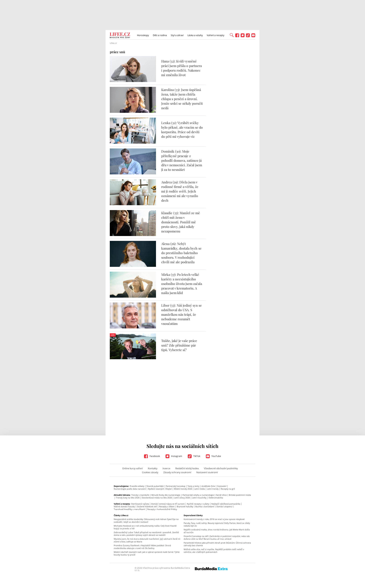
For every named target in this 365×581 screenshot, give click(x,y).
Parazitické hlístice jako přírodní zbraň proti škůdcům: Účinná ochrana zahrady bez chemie (217, 544)
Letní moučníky (199, 497)
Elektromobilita (216, 497)
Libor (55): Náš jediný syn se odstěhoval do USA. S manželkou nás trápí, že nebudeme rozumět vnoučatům (181, 314)
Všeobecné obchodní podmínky (221, 468)
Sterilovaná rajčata (140, 503)
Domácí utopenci (224, 506)
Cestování (221, 486)
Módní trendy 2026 (183, 488)
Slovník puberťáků (155, 486)
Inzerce (166, 468)
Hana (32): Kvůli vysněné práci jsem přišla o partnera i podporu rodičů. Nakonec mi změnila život (181, 68)
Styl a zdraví (177, 35)
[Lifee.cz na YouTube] (253, 36)
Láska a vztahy (195, 35)
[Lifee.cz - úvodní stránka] (120, 36)
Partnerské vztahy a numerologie (198, 495)
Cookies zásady (150, 472)
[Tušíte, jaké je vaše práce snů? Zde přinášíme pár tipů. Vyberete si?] (133, 358)
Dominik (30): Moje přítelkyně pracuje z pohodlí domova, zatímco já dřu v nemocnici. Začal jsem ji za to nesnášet (181, 160)
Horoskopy (143, 35)
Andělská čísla (208, 486)
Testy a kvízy (193, 486)
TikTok (196, 456)
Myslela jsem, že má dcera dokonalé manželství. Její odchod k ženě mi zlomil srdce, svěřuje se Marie (147, 540)
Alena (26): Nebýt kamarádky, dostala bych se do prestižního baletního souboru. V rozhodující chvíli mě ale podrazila (181, 252)
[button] (231, 35)
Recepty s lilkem (167, 506)
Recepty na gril (228, 488)
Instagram (176, 456)
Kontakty (152, 468)
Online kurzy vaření (132, 468)
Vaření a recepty (215, 35)
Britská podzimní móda (240, 495)
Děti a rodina (160, 35)
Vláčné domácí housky (124, 506)
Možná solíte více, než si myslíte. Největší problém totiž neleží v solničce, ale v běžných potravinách (214, 550)
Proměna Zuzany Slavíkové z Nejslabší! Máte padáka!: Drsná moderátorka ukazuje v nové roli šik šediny (142, 546)
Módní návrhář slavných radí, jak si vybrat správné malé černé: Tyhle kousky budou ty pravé (147, 553)
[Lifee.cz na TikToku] (248, 36)
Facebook (154, 456)
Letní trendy (213, 488)
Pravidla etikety (137, 486)
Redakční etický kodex (187, 468)
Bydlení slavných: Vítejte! (160, 488)
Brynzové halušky (185, 506)
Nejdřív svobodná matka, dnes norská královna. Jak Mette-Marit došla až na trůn (217, 531)
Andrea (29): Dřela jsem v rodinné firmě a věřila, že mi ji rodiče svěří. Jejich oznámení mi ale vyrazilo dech (179, 191)
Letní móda (199, 488)
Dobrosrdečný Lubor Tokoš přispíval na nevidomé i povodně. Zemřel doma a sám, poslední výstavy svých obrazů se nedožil (146, 533)
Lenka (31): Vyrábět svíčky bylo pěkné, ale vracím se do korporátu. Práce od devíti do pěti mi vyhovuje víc (182, 130)
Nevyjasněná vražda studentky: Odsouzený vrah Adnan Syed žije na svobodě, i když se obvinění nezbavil (146, 520)
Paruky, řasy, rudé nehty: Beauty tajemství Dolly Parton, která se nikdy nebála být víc (217, 524)
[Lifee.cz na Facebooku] (237, 36)
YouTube (216, 456)
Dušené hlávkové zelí (147, 506)
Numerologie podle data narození (130, 488)
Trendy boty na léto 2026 (128, 497)
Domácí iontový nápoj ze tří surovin (168, 503)
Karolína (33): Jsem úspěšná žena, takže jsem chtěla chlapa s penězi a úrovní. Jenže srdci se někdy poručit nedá (182, 98)
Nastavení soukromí (207, 472)
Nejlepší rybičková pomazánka (225, 503)
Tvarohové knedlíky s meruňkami (129, 509)
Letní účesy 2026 (182, 497)
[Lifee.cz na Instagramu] (243, 36)
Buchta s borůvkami (204, 506)
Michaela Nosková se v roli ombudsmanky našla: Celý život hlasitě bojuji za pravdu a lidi (145, 527)
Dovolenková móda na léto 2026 (157, 497)
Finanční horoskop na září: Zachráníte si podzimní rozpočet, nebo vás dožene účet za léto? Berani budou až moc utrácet (217, 537)
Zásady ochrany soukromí (177, 472)
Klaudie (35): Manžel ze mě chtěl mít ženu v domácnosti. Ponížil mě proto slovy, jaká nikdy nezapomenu (180, 222)
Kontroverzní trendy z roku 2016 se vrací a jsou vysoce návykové (214, 519)
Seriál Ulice (221, 495)
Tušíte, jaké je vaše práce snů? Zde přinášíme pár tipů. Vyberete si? (179, 345)
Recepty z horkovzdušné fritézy (162, 509)
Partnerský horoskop (175, 486)
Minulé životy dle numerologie (165, 495)
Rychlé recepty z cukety (198, 503)
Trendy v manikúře (140, 495)
